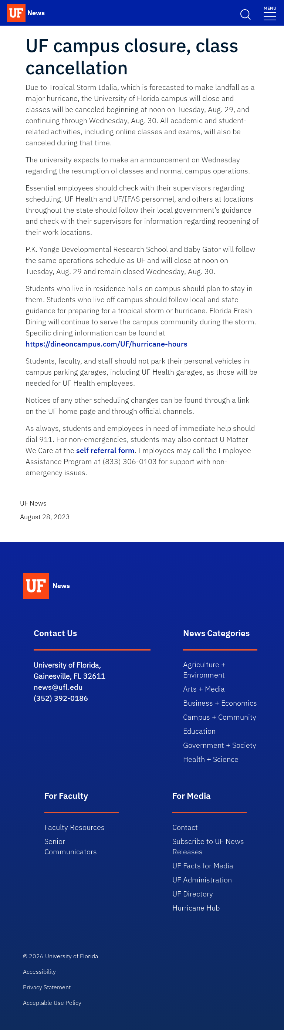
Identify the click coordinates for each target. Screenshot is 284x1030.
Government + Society (219, 745)
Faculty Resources (74, 827)
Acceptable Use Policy (52, 1002)
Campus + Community (219, 717)
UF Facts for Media (202, 866)
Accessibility (39, 971)
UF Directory (192, 894)
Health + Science (211, 759)
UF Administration (202, 880)
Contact (185, 827)
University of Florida (71, 956)
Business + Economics (220, 703)
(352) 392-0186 (61, 698)
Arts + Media (204, 689)
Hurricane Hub (196, 908)
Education (199, 731)
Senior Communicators (70, 846)
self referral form (105, 450)
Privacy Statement (47, 987)
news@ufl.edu (58, 687)
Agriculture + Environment (204, 669)
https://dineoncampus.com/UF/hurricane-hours (106, 344)
